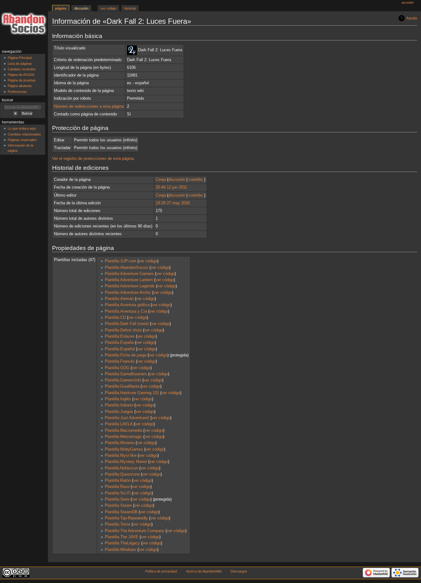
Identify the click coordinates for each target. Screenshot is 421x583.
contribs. (196, 179)
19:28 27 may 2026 (173, 203)
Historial (130, 8)
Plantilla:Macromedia (123, 430)
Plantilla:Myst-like (121, 455)
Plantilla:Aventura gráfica (127, 305)
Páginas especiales (22, 140)
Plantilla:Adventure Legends (130, 286)
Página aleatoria (19, 86)
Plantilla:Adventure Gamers (129, 274)
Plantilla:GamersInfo (123, 380)
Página (60, 8)
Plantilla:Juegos (119, 412)
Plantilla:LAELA (119, 424)
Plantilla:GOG (117, 368)
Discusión (81, 8)
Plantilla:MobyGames (124, 449)
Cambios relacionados (24, 134)
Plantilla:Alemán (119, 299)
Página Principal (19, 58)
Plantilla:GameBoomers (126, 374)
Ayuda (411, 18)
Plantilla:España (119, 342)
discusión (176, 179)
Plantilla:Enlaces (120, 336)
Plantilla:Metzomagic (123, 437)
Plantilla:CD (115, 317)
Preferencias (17, 92)
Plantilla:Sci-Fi (118, 493)
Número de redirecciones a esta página (89, 106)
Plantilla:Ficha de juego (125, 355)
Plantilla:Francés (120, 361)
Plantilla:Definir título (123, 330)
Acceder (408, 2)
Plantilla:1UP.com (120, 261)
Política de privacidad (161, 571)
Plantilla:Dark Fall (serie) (127, 324)
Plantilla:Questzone (122, 474)
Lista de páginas (20, 63)
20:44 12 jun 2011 (171, 187)
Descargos (239, 571)
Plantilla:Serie (117, 499)
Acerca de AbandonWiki (204, 571)
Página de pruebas (22, 80)
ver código (148, 261)
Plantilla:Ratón (118, 480)
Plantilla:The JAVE (121, 537)
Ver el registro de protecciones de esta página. (93, 158)
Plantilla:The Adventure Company (134, 531)
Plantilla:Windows (120, 550)
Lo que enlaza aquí (22, 128)
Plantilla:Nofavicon (121, 468)
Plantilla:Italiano (119, 405)
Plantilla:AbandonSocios (126, 267)
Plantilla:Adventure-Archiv (128, 292)
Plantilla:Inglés (118, 399)
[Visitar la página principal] (24, 24)
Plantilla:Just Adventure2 (127, 418)
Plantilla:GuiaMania (122, 386)
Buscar (7, 100)
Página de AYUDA (21, 75)
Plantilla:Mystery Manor (126, 462)
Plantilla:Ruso (117, 487)
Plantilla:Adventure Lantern (129, 280)
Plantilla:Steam (118, 505)
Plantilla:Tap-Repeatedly (126, 518)
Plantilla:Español (120, 349)
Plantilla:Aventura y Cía (126, 311)
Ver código (108, 8)
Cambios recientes (22, 69)
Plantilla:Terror (117, 524)
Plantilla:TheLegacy (122, 543)
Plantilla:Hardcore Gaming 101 (132, 393)
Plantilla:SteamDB (121, 512)
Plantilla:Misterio (119, 443)
